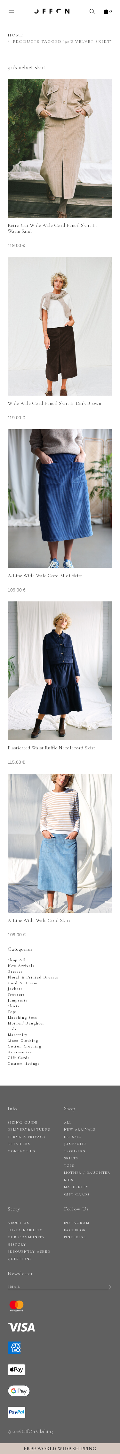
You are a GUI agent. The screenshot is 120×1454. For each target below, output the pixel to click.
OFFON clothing (51, 11)
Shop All (17, 960)
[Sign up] (110, 1286)
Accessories (20, 1052)
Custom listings (24, 1063)
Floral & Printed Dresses (33, 977)
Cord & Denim (22, 983)
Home (15, 35)
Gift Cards (19, 1058)
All (68, 1122)
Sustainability (25, 1230)
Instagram (77, 1223)
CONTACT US (22, 1151)
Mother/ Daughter (26, 1023)
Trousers (16, 994)
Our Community (26, 1237)
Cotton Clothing (25, 1046)
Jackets (15, 988)
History (17, 1244)
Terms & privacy (27, 1137)
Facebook (75, 1230)
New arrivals (80, 1129)
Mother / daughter (87, 1173)
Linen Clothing (23, 1040)
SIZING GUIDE (23, 1122)
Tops (12, 1011)
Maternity (18, 1034)
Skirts (14, 1006)
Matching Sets (22, 1017)
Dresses (15, 971)
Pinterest (75, 1237)
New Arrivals (21, 965)
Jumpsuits (18, 1000)
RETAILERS (19, 1144)
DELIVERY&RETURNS (29, 1129)
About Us (18, 1223)
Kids (12, 1029)
